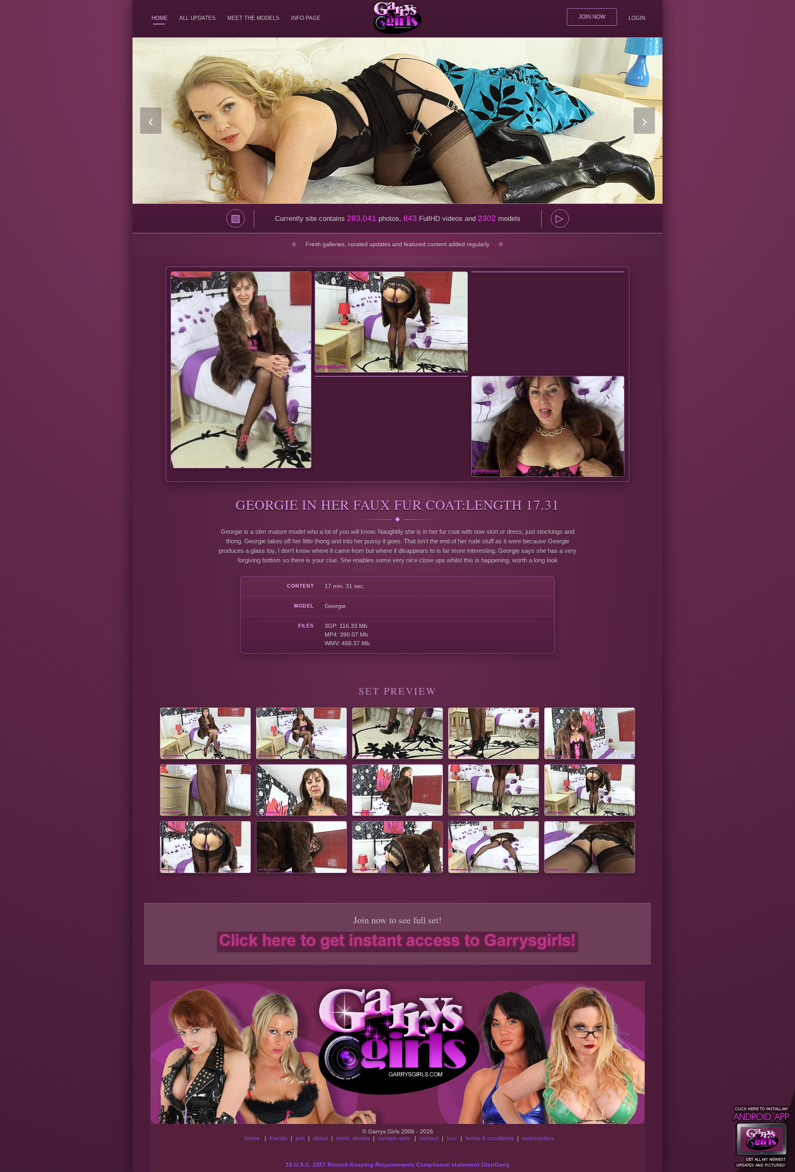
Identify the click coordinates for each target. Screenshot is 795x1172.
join (300, 1138)
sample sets (394, 1138)
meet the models (253, 18)
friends (278, 1138)
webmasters (538, 1138)
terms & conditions (489, 1138)
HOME (160, 18)
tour (452, 1138)
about (320, 1138)
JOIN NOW (591, 17)
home (252, 1138)
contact (428, 1138)
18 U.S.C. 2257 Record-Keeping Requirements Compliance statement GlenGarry (398, 1164)
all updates (197, 18)
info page (305, 18)
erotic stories (353, 1138)
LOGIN (637, 18)
